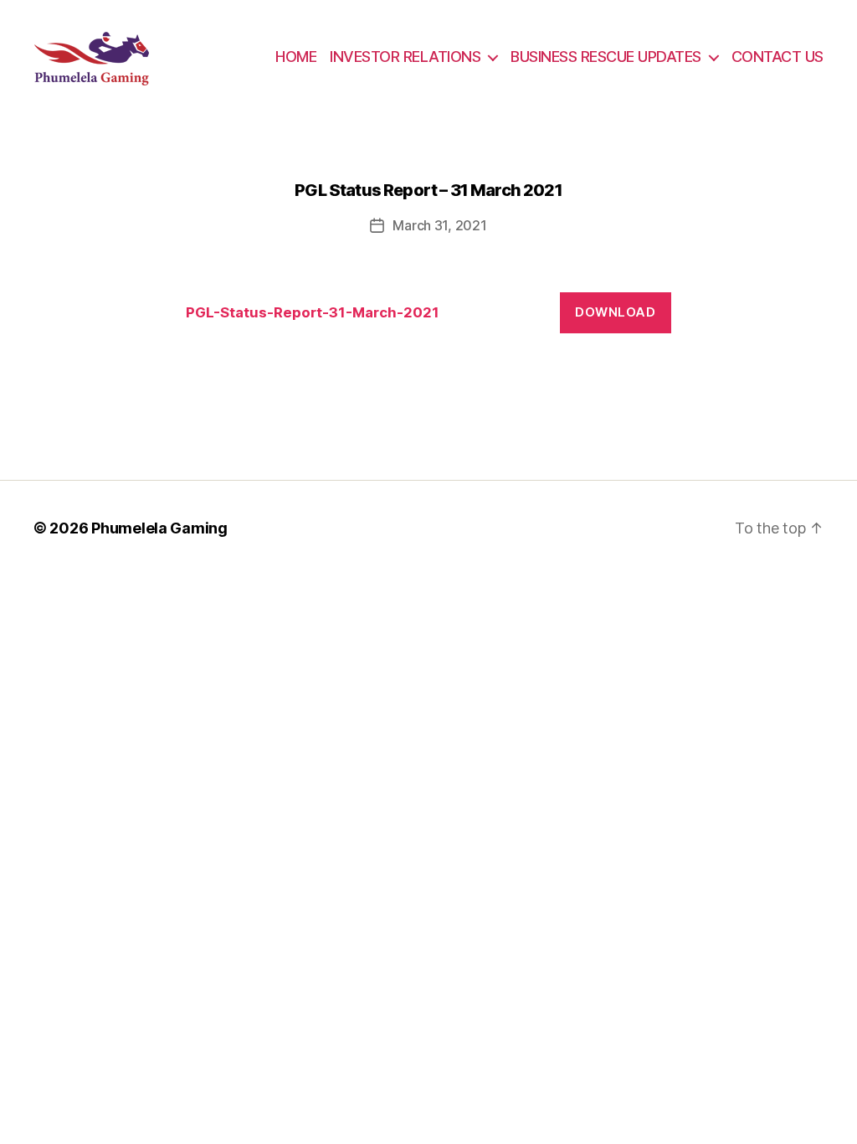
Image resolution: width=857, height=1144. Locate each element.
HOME (295, 56)
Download (615, 312)
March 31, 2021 (439, 225)
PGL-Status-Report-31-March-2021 (312, 312)
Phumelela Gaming (159, 528)
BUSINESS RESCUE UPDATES (606, 56)
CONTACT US (777, 56)
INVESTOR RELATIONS (405, 56)
